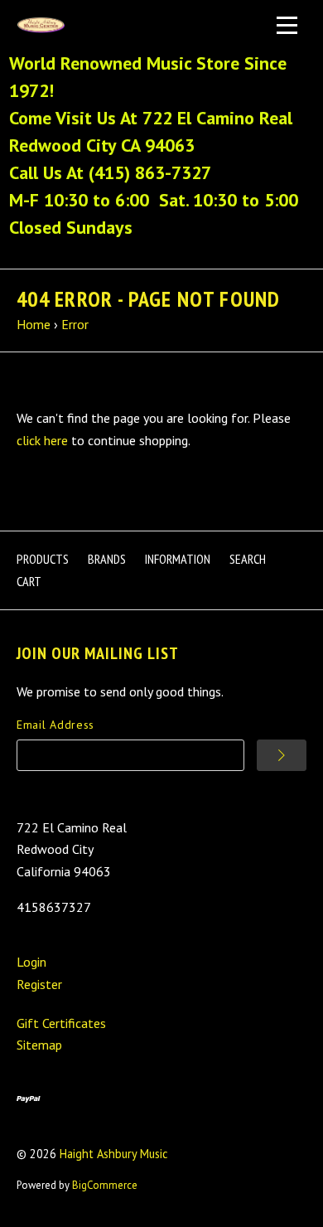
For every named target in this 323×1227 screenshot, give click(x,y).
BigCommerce (104, 1185)
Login (31, 961)
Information (177, 558)
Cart (29, 581)
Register (39, 984)
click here (42, 440)
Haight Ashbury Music (114, 1154)
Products (43, 558)
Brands (107, 558)
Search (247, 558)
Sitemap (39, 1044)
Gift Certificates (61, 1023)
